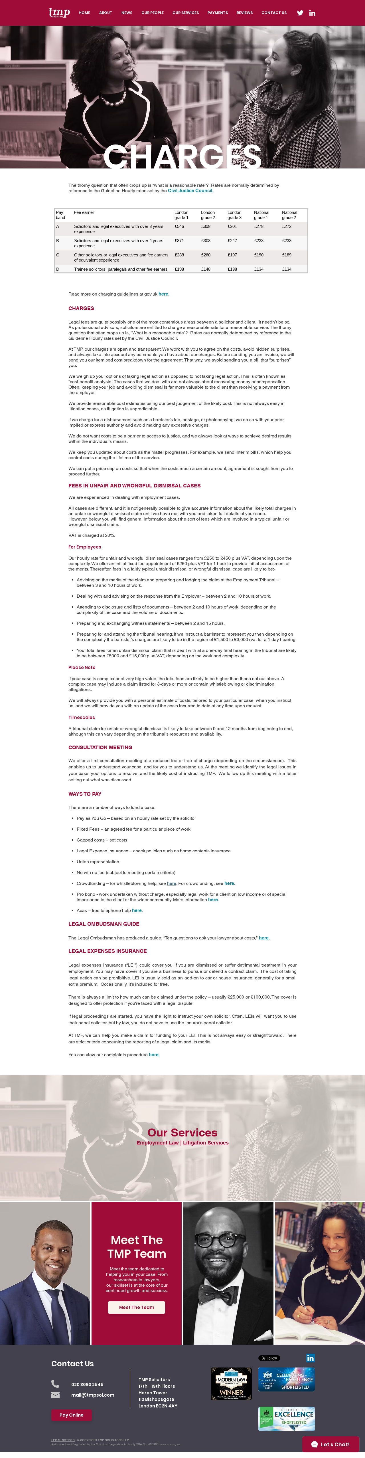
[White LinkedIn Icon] (312, 13)
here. (164, 294)
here (264, 938)
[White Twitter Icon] (300, 13)
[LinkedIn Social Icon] (310, 1358)
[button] (185, 13)
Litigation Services (206, 1143)
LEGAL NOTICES (63, 1440)
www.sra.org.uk (170, 1444)
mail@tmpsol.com (92, 1395)
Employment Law (158, 1143)
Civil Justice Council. (190, 190)
